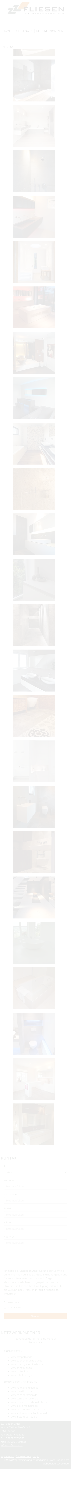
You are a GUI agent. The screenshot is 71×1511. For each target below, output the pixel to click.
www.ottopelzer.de (21, 1356)
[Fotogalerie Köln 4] (35, 444)
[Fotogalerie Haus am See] (35, 263)
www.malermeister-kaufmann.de (29, 1413)
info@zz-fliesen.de (12, 1445)
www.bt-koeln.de (20, 1371)
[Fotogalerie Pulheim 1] (35, 808)
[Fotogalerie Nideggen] (35, 717)
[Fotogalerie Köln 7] (35, 581)
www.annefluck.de (21, 1367)
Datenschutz (23, 1456)
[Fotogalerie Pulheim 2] (35, 853)
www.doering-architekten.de (27, 1364)
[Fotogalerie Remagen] (35, 944)
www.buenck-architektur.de (26, 1360)
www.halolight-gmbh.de (24, 1387)
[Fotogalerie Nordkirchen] (35, 762)
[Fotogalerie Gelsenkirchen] (35, 172)
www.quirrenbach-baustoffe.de (29, 1402)
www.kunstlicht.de (21, 1391)
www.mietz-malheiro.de (24, 1405)
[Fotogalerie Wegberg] (35, 1125)
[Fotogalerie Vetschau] (35, 1035)
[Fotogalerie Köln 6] (35, 535)
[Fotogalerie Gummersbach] (35, 218)
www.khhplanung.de (22, 1375)
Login (36, 1456)
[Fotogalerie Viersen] (35, 1080)
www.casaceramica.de (24, 1394)
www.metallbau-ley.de (24, 1416)
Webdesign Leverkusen (56, 1463)
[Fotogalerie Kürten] (35, 671)
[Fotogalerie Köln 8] (35, 626)
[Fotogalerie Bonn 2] (35, 127)
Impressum (7, 1456)
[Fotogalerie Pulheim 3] (35, 898)
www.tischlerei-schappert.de (28, 1409)
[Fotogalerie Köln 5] (35, 490)
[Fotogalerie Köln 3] (35, 399)
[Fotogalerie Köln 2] (35, 354)
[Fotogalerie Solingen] (35, 989)
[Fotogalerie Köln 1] (35, 308)
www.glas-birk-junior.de (24, 1398)
